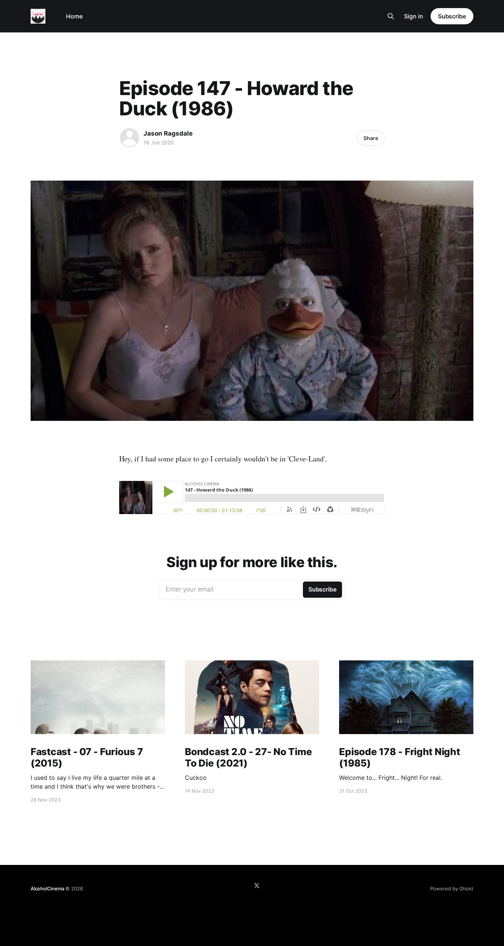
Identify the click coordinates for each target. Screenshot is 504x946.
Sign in (413, 16)
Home (74, 16)
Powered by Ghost (451, 888)
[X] (257, 886)
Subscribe (452, 16)
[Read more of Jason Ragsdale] (129, 138)
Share (370, 138)
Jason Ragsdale (168, 133)
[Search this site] (391, 16)
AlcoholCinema (47, 888)
